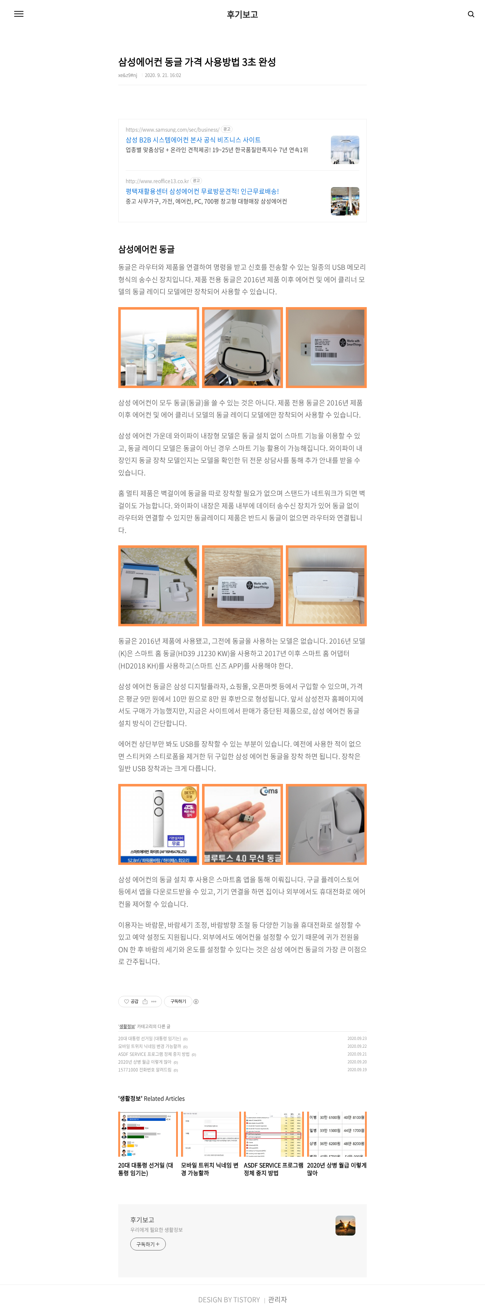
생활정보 (127, 1026)
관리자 (277, 1299)
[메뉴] (19, 14)
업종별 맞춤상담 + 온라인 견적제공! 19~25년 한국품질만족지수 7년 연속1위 (217, 149)
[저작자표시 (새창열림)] (195, 1001)
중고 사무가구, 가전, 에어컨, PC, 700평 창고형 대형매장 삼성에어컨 (206, 201)
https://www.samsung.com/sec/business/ (172, 129)
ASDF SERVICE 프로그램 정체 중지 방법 (154, 1054)
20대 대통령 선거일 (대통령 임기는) (149, 1038)
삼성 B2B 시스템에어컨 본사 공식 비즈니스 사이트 (193, 140)
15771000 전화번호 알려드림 (144, 1070)
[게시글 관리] (153, 1001)
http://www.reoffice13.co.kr (157, 181)
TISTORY (246, 1299)
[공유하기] (145, 1001)
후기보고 (242, 14)
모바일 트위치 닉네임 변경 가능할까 (149, 1046)
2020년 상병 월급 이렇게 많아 (144, 1062)
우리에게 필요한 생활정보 (156, 1229)
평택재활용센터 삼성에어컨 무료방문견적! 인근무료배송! (202, 191)
